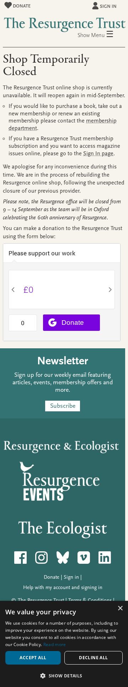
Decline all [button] (93, 658)
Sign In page (98, 153)
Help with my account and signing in (62, 587)
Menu (102, 35)
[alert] (64, 644)
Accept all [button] (33, 658)
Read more (54, 644)
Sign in (108, 6)
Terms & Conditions (90, 600)
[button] (64, 675)
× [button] (120, 608)
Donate (21, 6)
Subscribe (62, 406)
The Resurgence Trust (41, 600)
